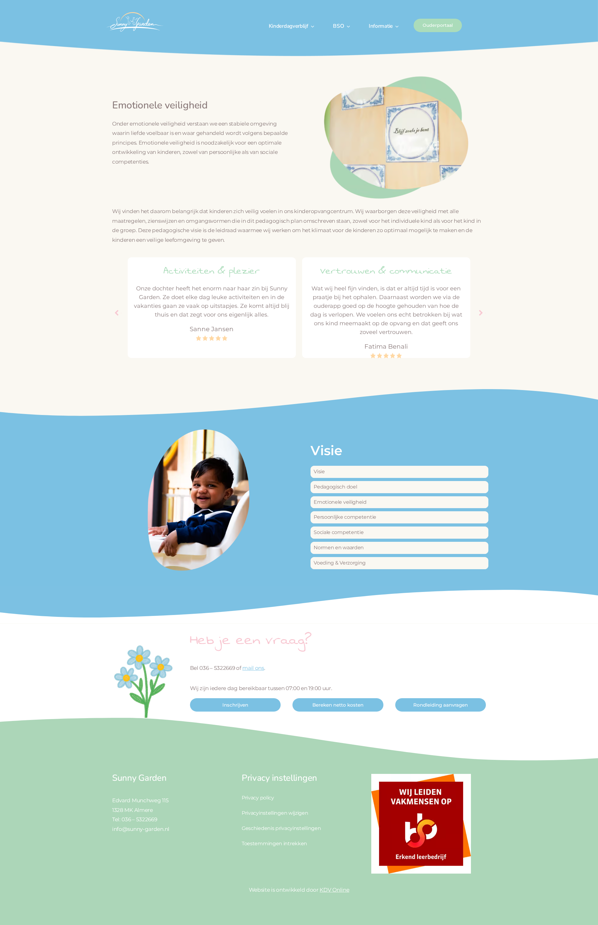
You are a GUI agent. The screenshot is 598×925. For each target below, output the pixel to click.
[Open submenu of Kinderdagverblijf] (311, 26)
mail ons (253, 668)
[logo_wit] (134, 12)
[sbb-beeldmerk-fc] (421, 776)
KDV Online (334, 890)
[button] (481, 313)
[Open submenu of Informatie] (396, 26)
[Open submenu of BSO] (347, 26)
